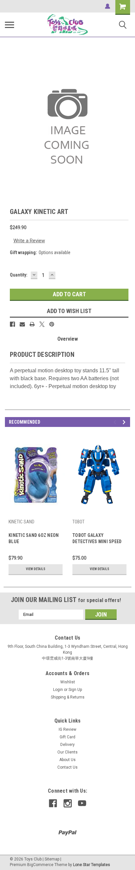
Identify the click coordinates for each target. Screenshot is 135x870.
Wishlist (67, 682)
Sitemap (52, 859)
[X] (42, 324)
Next (125, 422)
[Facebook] (12, 324)
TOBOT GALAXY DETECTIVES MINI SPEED (97, 538)
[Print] (32, 324)
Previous (115, 422)
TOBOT (78, 521)
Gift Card (67, 737)
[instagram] (68, 803)
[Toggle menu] (9, 24)
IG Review (67, 729)
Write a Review (29, 241)
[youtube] (82, 803)
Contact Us (67, 767)
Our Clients (67, 752)
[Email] (22, 324)
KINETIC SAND (21, 521)
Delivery (67, 744)
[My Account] (107, 6)
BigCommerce (40, 864)
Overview (67, 339)
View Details (35, 569)
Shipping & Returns (68, 697)
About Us (67, 759)
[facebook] (53, 803)
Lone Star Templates (91, 864)
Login (58, 689)
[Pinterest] (51, 324)
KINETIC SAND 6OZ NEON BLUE (34, 538)
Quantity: (19, 274)
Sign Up (75, 689)
